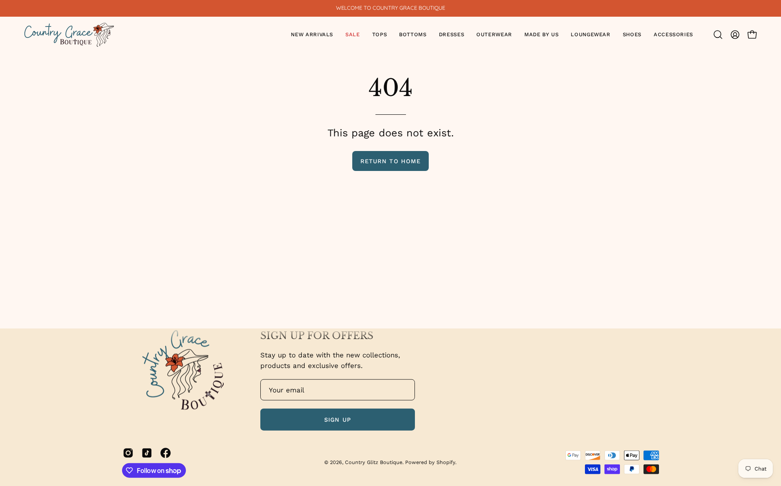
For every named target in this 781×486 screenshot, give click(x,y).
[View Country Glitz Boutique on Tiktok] (147, 453)
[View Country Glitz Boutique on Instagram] (128, 453)
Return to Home (390, 161)
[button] (379, 35)
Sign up (337, 419)
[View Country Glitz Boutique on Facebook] (165, 453)
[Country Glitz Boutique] (69, 35)
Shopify (445, 462)
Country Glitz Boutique (373, 462)
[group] (390, 8)
